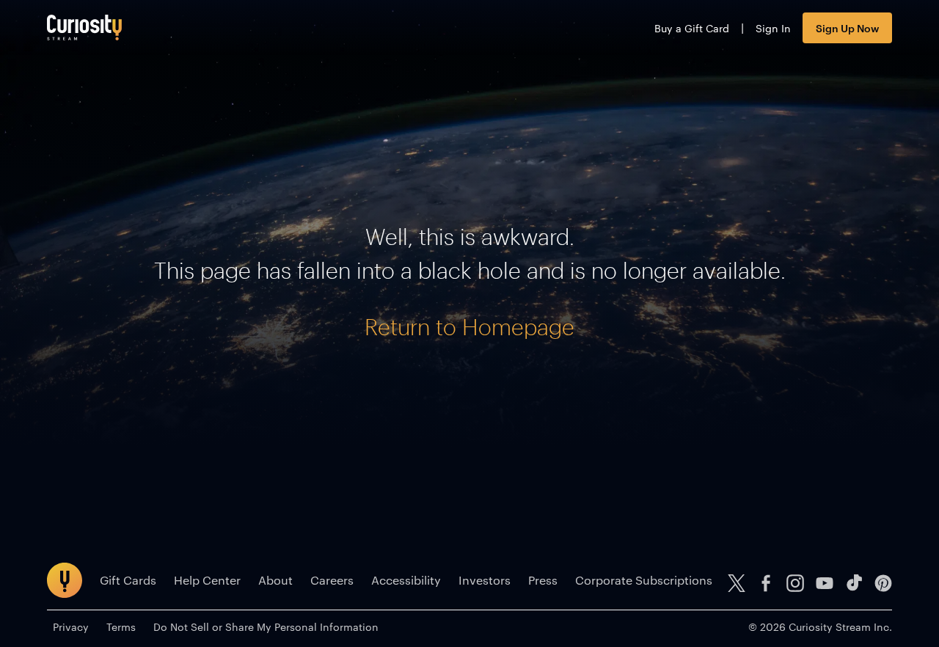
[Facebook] (766, 583)
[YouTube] (824, 583)
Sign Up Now (847, 27)
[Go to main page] (84, 27)
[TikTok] (854, 583)
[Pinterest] (883, 583)
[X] (736, 583)
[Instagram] (795, 583)
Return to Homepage (469, 327)
